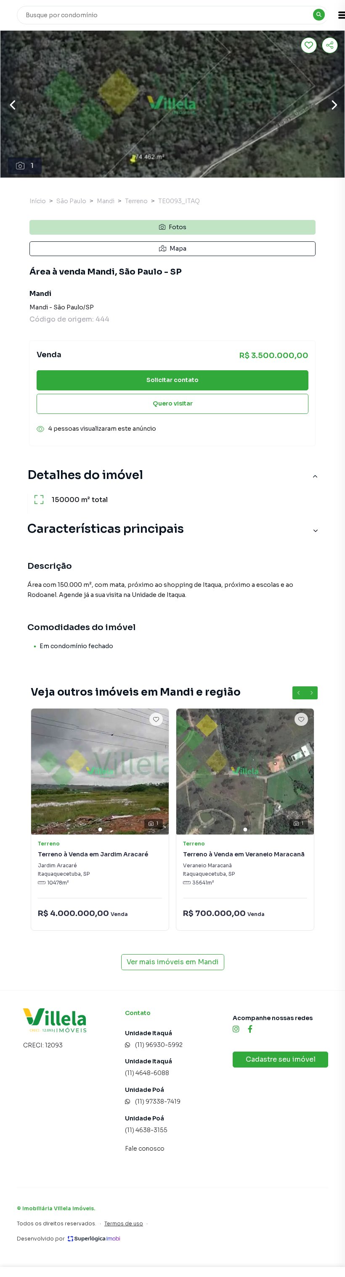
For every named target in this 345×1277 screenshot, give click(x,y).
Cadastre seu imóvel (281, 1059)
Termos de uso (123, 1223)
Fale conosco (145, 1148)
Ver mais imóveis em (173, 962)
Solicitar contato (172, 380)
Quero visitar (173, 403)
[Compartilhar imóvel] (330, 45)
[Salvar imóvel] (309, 45)
